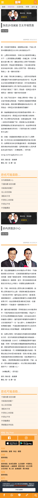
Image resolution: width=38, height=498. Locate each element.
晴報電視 (11, 7)
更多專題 (26, 468)
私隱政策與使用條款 (20, 486)
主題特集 (20, 7)
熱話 (15, 451)
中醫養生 (29, 463)
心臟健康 (13, 466)
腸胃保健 (21, 466)
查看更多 (24, 17)
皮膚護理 (18, 468)
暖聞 (19, 451)
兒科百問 (29, 466)
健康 (3, 7)
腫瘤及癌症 (5, 466)
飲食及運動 (13, 463)
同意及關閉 (19, 490)
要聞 (10, 451)
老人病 (11, 468)
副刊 (33, 7)
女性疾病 (4, 468)
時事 (27, 7)
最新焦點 (4, 451)
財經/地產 (5, 31)
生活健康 (21, 463)
